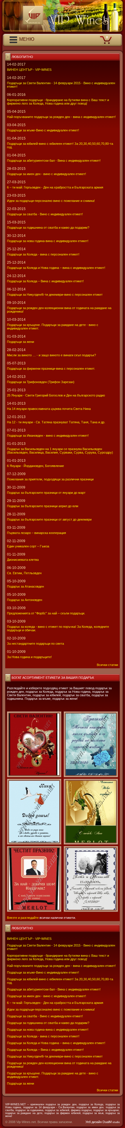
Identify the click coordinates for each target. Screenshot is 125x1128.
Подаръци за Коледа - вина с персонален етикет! (43, 1036)
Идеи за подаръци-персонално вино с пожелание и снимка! (51, 1009)
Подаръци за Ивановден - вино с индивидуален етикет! (48, 435)
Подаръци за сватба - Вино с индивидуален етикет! (45, 1016)
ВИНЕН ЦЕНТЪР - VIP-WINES (29, 938)
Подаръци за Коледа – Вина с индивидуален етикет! (45, 1049)
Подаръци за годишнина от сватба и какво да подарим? (48, 1023)
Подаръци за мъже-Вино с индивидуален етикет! (43, 972)
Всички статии (107, 1090)
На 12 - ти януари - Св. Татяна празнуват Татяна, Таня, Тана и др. (56, 422)
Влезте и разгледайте (23, 917)
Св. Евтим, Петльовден (24, 573)
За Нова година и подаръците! (29, 657)
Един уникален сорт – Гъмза (28, 546)
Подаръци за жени (20, 1083)
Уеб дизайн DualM (102, 1122)
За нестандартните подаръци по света (35, 643)
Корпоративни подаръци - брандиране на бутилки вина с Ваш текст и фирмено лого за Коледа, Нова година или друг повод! (58, 957)
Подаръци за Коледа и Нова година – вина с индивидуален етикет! (56, 1043)
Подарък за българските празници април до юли (42, 506)
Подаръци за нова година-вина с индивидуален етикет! (47, 1029)
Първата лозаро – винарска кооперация (36, 533)
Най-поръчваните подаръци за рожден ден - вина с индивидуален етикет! (61, 965)
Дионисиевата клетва (23, 559)
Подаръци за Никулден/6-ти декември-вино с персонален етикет (55, 1056)
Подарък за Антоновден (24, 600)
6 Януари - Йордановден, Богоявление (35, 466)
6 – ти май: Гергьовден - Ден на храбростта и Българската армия (55, 1002)
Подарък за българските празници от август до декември (49, 519)
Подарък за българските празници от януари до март (46, 492)
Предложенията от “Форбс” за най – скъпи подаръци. (46, 613)
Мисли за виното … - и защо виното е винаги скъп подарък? (51, 355)
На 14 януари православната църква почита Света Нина (49, 408)
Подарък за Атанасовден (25, 586)
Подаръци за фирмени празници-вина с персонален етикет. (51, 368)
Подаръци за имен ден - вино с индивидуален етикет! (46, 996)
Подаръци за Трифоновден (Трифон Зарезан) (40, 382)
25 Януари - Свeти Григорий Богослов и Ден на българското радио (56, 395)
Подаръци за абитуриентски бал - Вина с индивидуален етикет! (54, 989)
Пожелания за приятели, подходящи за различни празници (50, 479)
